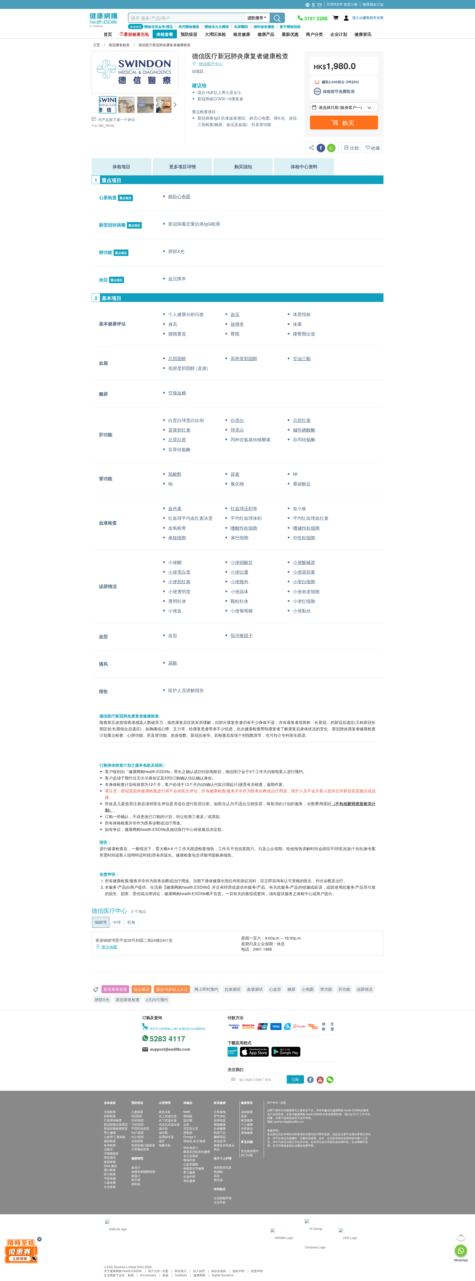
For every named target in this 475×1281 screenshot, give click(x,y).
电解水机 (165, 1145)
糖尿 (291, 989)
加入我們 (199, 1271)
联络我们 (181, 1271)
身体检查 (247, 1112)
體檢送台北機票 (217, 26)
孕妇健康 (189, 1180)
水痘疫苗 (137, 1141)
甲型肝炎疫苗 (140, 1128)
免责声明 (257, 1271)
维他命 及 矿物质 (194, 1141)
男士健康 (110, 1132)
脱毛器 (218, 1179)
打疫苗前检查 (113, 1120)
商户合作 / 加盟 (158, 1271)
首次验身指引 (250, 1151)
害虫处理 (220, 1141)
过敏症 (108, 1149)
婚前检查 (110, 1141)
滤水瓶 (163, 1132)
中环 (117, 922)
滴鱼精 (187, 1132)
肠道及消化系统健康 (196, 1151)
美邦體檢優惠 (188, 26)
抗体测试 (232, 989)
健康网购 (199, 1275)
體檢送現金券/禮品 (158, 26)
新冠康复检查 (115, 989)
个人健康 (247, 1124)
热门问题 (247, 1155)
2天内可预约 (157, 999)
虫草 (186, 1124)
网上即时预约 (206, 989)
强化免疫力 (190, 1147)
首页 (108, 34)
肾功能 (326, 989)
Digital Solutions (223, 1275)
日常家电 (220, 1112)
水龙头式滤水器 (169, 1124)
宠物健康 (220, 1124)
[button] (174, 105)
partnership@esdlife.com (289, 1121)
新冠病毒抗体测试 (116, 1124)
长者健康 (220, 1128)
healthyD (181, 1275)
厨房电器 (220, 1120)
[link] (116, 1228)
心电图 (308, 989)
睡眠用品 (220, 1136)
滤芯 (162, 1141)
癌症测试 (110, 1157)
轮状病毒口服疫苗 (143, 1145)
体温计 (135, 1176)
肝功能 (344, 989)
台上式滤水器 (168, 1116)
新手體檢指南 (290, 26)
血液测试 (255, 989)
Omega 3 (189, 1136)
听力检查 (110, 1174)
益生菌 (187, 1120)
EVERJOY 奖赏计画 (342, 4)
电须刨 (218, 1171)
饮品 (217, 1149)
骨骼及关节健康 (193, 1168)
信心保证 (141, 989)
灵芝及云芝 (190, 1128)
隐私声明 (238, 1271)
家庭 (165, 1275)
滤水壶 (163, 1128)
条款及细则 (218, 1271)
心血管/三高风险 (114, 1136)
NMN (186, 1112)
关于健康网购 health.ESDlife (123, 1271)
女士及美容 (190, 1156)
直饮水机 (165, 1112)
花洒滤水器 (166, 1136)
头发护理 (189, 1176)
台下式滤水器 (168, 1120)
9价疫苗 (136, 1116)
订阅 (295, 1079)
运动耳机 (220, 1202)
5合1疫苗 (137, 1132)
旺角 (131, 922)
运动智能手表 (223, 1198)
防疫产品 (220, 1132)
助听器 (135, 1184)
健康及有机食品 (224, 1145)
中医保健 (110, 1178)
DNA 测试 (110, 1166)
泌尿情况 (365, 989)
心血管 (275, 989)
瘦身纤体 (189, 1160)
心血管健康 (190, 1164)
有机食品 (247, 1128)
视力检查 (110, 1170)
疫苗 (244, 1116)
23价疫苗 (137, 1120)
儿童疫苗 (137, 1112)
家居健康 (247, 1120)
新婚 (131, 1275)
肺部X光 (102, 999)
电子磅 (135, 1179)
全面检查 (110, 1112)
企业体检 (110, 1186)
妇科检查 (110, 1116)
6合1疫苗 (137, 1136)
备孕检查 (110, 1145)
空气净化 (220, 1116)
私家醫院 (241, 26)
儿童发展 (110, 1182)
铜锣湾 (101, 922)
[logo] (103, 27)
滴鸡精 (187, 1116)
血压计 (135, 1167)
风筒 (217, 1176)
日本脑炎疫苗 (140, 1149)
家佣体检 (110, 1161)
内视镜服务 (111, 1153)
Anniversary (148, 1275)
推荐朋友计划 (373, 4)
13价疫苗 (137, 1124)
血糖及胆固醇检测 (143, 1171)
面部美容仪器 (223, 1167)
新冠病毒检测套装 (116, 1128)
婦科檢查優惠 (264, 26)
